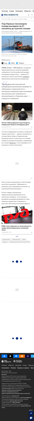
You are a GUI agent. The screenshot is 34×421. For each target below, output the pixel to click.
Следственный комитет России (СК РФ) (20, 241)
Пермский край (16, 239)
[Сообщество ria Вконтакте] (16, 356)
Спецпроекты (5, 368)
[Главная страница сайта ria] (9, 15)
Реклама (13, 368)
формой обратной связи (16, 401)
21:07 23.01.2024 (6, 19)
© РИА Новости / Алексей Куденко (9, 54)
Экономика (18, 365)
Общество (11, 365)
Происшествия (6, 239)
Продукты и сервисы (23, 368)
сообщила (26, 76)
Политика (4, 365)
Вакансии (4, 374)
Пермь (24, 239)
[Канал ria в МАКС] (4, 356)
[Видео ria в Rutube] (28, 356)
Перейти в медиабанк (22, 54)
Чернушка (12, 143)
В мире (25, 365)
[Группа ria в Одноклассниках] (22, 356)
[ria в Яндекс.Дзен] (10, 356)
